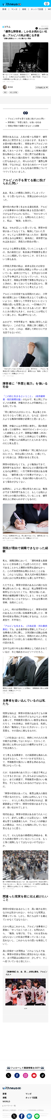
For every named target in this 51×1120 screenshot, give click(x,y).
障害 (5, 92)
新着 (4, 9)
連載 (24, 9)
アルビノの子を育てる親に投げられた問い (26, 119)
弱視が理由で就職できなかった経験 (23, 126)
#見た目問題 (13, 92)
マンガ (14, 9)
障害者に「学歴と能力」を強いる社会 (24, 122)
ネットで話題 (37, 9)
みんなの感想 (43, 28)
